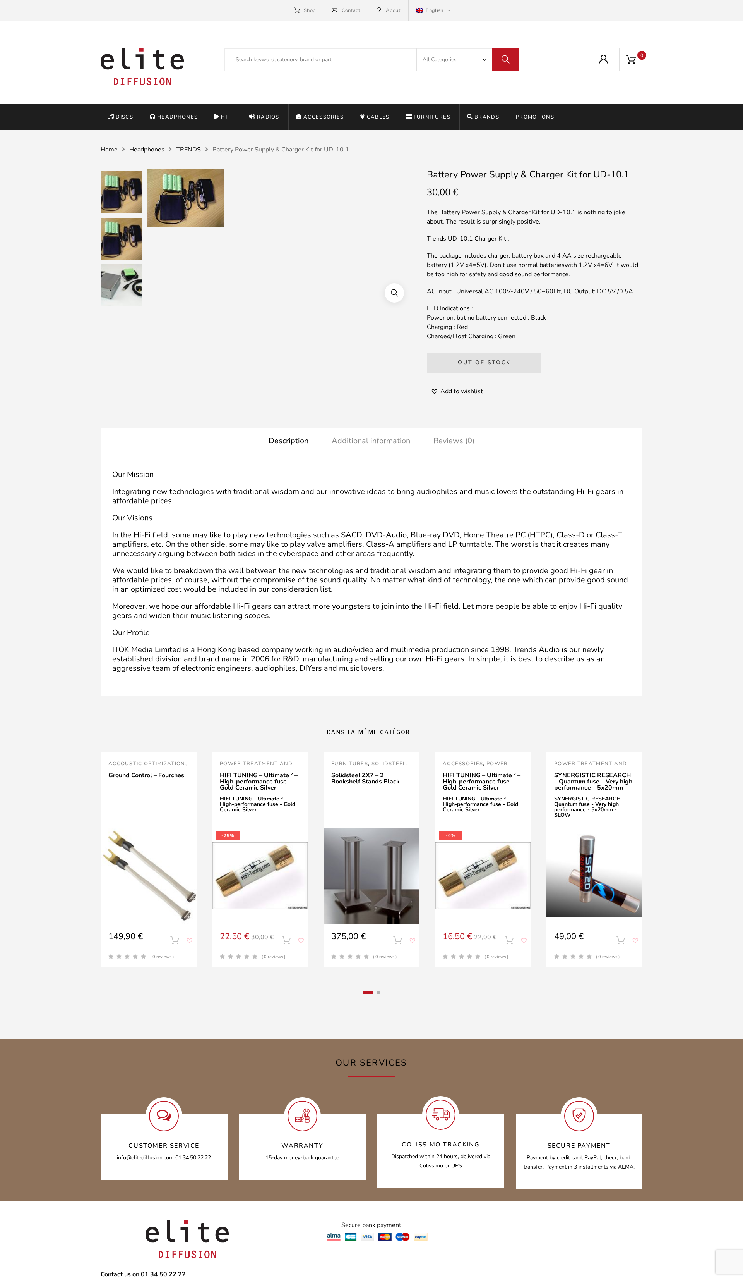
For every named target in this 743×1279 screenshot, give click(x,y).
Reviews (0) (453, 441)
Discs (124, 117)
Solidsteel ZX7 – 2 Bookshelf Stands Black (365, 778)
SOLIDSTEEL (389, 763)
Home (109, 149)
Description (288, 441)
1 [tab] (368, 992)
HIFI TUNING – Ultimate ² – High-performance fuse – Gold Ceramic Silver (259, 781)
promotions (535, 117)
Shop (310, 10)
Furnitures (432, 117)
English (435, 10)
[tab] (288, 441)
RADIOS (268, 117)
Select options (286, 942)
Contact (351, 10)
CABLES (378, 117)
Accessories (323, 117)
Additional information (371, 441)
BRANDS (486, 117)
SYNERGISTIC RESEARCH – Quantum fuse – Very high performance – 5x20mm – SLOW (593, 784)
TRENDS (188, 149)
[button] (394, 293)
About (393, 10)
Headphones (177, 117)
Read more (174, 942)
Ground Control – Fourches (146, 775)
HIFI (226, 117)
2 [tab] (378, 992)
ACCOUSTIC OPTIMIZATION (146, 763)
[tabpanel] (149, 859)
